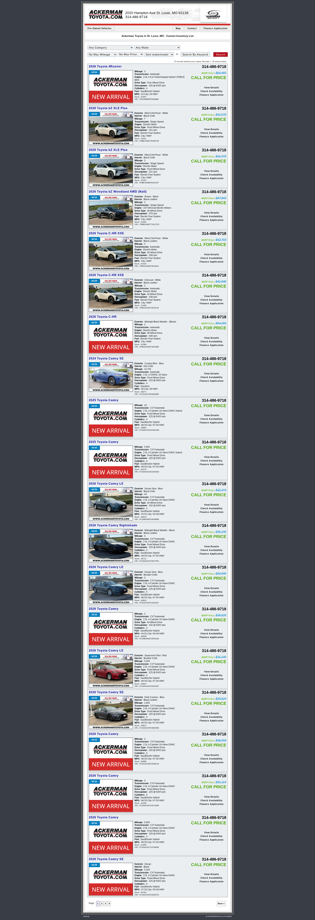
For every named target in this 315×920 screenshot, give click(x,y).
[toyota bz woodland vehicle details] (111, 211)
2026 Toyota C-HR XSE (106, 233)
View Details (211, 87)
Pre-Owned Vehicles (100, 28)
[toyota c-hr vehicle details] (111, 253)
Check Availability (212, 91)
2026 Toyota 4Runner (105, 66)
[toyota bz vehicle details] (111, 128)
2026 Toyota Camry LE (106, 483)
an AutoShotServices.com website (219, 916)
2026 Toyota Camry (103, 608)
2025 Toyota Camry (103, 400)
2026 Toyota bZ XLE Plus (108, 108)
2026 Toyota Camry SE (106, 692)
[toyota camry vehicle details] (111, 377)
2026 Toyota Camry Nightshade (113, 525)
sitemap (86, 916)
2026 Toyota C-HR (103, 316)
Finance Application (216, 28)
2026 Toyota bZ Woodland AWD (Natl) (118, 191)
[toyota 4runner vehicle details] (111, 86)
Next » (221, 903)
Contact (192, 28)
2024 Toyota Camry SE (106, 358)
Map (178, 28)
